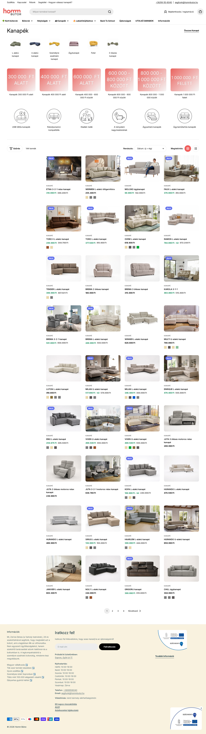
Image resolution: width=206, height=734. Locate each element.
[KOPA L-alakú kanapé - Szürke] (126, 497)
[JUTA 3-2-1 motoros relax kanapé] (103, 468)
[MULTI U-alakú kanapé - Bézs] (173, 347)
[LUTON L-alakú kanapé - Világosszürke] (55, 397)
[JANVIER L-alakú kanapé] (63, 569)
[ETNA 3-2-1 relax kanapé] (63, 168)
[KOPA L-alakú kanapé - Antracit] (134, 497)
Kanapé (49, 186)
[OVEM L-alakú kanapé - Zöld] (137, 247)
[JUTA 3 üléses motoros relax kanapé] (181, 418)
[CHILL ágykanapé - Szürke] (165, 597)
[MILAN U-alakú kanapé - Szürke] (94, 397)
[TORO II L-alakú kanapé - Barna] (47, 247)
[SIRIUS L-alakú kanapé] (103, 518)
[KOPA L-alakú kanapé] (142, 468)
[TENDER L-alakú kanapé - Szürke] (51, 297)
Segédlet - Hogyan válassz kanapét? (55, 2)
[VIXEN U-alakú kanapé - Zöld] (130, 447)
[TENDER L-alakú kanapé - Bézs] (47, 297)
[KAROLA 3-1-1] (181, 268)
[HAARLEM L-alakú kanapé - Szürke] (126, 547)
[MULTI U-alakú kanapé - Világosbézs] (165, 347)
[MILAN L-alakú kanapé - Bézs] (126, 397)
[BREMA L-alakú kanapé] (103, 318)
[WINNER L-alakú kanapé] (142, 318)
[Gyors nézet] (77, 161)
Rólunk (32, 2)
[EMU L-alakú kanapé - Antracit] (55, 447)
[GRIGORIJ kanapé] (142, 569)
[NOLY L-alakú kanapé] (103, 569)
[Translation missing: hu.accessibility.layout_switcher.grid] (187, 148)
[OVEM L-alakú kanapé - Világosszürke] (134, 247)
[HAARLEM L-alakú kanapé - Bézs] (130, 547)
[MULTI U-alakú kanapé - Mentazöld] (177, 347)
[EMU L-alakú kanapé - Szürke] (47, 447)
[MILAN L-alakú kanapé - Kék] (134, 397)
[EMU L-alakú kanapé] (63, 418)
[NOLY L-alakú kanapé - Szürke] (86, 597)
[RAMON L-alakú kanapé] (181, 218)
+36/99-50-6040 (164, 2)
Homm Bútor (20, 727)
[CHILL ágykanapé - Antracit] (173, 597)
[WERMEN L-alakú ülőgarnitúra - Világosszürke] (94, 197)
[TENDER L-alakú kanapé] (63, 268)
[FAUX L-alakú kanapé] (181, 168)
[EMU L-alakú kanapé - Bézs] (51, 447)
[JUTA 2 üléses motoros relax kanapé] (63, 468)
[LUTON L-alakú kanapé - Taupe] (51, 397)
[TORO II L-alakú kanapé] (63, 218)
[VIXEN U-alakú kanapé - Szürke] (86, 447)
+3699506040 (70, 690)
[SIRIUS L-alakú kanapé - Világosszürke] (94, 547)
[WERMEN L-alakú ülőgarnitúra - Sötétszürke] (90, 197)
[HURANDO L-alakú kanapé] (181, 468)
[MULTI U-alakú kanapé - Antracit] (169, 347)
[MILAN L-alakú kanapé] (142, 368)
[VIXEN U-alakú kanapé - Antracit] (90, 447)
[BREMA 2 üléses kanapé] (103, 268)
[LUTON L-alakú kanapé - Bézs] (47, 397)
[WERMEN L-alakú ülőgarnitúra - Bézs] (86, 197)
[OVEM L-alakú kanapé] (142, 218)
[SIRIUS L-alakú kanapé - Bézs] (86, 547)
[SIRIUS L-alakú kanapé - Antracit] (90, 547)
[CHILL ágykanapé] (181, 569)
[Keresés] (109, 11)
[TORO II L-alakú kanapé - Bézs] (51, 247)
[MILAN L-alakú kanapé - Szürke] (137, 397)
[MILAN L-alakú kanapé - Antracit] (130, 397)
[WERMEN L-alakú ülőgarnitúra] (103, 168)
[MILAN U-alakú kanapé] (103, 368)
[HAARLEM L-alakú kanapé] (142, 518)
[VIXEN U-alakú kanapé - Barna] (94, 447)
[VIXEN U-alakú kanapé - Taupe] (134, 447)
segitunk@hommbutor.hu (186, 2)
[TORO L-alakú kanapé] (103, 218)
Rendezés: (128, 148)
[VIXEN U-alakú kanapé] (103, 418)
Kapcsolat (21, 2)
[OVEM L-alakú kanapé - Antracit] (130, 247)
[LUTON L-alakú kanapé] (63, 368)
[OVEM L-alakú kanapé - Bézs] (126, 247)
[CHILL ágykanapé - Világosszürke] (169, 597)
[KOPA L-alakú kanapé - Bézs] (130, 497)
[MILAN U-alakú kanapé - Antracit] (90, 397)
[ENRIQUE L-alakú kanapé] (181, 368)
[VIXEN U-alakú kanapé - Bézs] (126, 447)
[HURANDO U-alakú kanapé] (181, 518)
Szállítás (11, 2)
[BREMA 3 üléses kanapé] (142, 268)
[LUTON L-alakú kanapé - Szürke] (59, 397)
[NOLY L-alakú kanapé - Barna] (90, 597)
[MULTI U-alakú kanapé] (181, 318)
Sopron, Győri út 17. (64, 657)
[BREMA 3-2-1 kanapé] (63, 318)
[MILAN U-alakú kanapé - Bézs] (86, 397)
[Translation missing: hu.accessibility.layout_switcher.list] (195, 148)
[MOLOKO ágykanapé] (142, 168)
